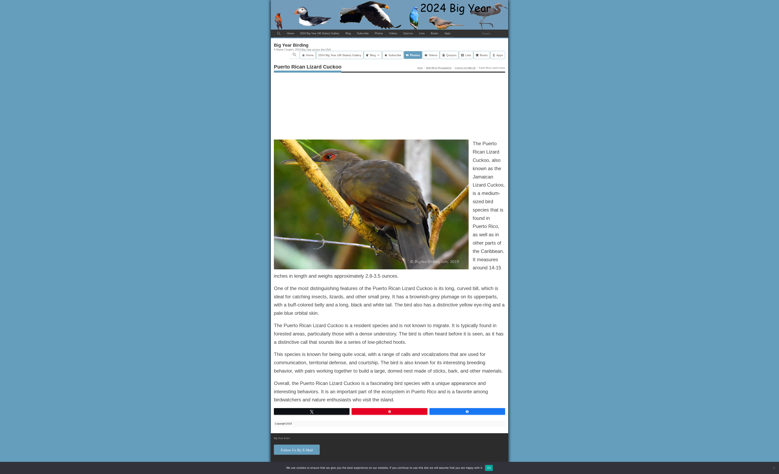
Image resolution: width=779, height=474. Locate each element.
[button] (279, 34)
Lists (422, 33)
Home (290, 33)
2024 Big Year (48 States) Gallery (319, 33)
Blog (348, 33)
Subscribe (363, 33)
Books (434, 33)
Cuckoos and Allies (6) (465, 68)
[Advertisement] (389, 107)
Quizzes (408, 33)
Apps (447, 33)
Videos (393, 33)
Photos (379, 33)
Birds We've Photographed (438, 68)
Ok (489, 467)
